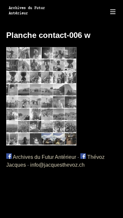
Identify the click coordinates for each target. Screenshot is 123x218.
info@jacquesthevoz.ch (57, 165)
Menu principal (113, 12)
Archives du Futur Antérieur (44, 157)
